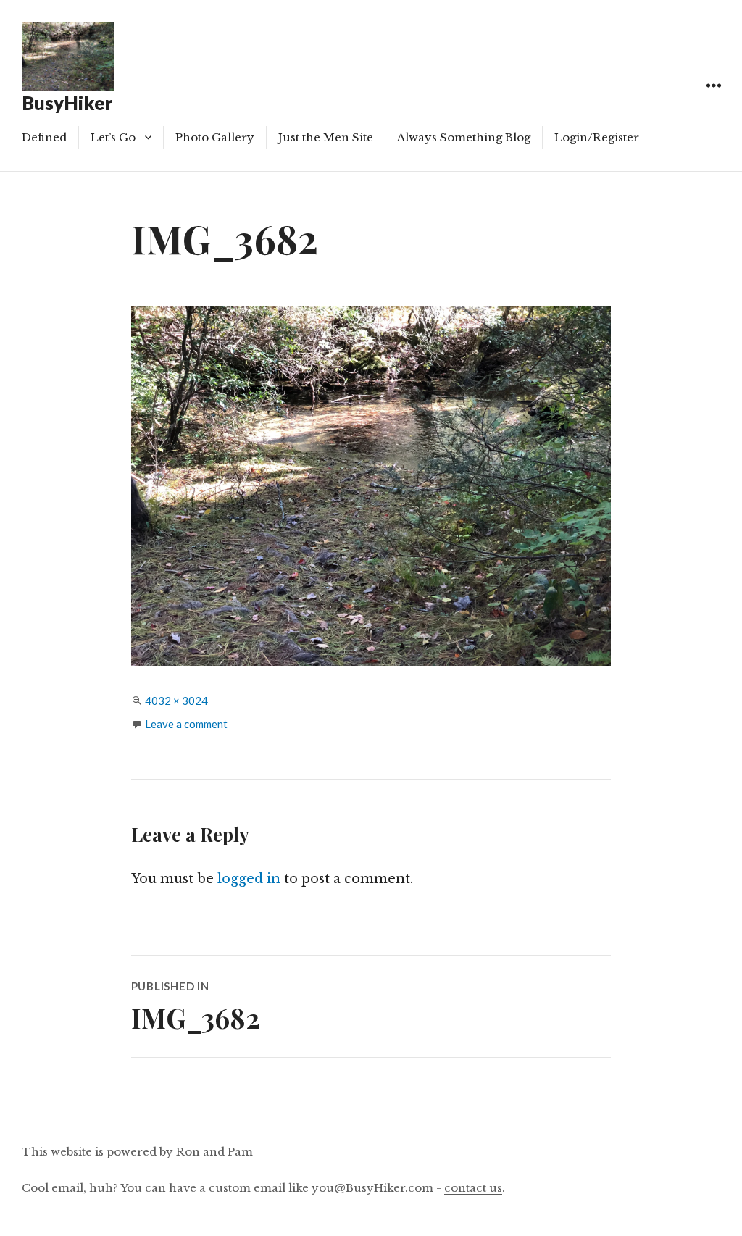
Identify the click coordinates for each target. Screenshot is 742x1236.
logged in (248, 879)
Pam (240, 1151)
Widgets (713, 102)
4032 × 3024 (176, 700)
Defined (44, 137)
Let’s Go (113, 137)
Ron (188, 1151)
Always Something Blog (463, 137)
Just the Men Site (325, 137)
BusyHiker (67, 102)
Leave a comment (186, 723)
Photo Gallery (214, 137)
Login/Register (596, 137)
